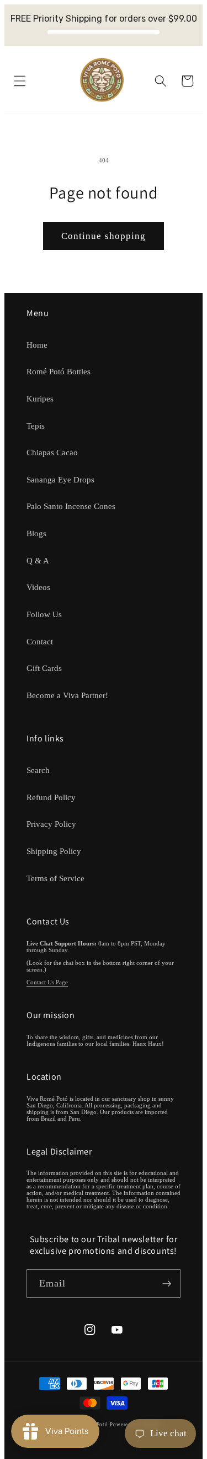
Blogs (36, 533)
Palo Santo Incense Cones (70, 506)
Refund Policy (51, 797)
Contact (39, 641)
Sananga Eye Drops (60, 479)
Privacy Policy (51, 823)
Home (36, 344)
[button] (19, 81)
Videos (38, 587)
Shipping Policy (53, 851)
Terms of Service (55, 878)
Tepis (35, 425)
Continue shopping (103, 236)
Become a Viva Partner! (67, 695)
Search (38, 770)
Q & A (37, 560)
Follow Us (44, 614)
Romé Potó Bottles (58, 371)
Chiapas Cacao (52, 452)
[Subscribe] (166, 1283)
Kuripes (40, 398)
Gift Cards (44, 668)
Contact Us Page (47, 982)
